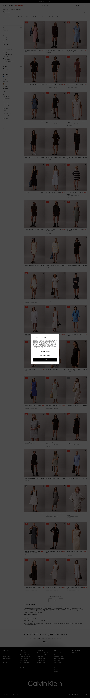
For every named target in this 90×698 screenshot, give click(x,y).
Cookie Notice (37, 347)
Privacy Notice (46, 347)
